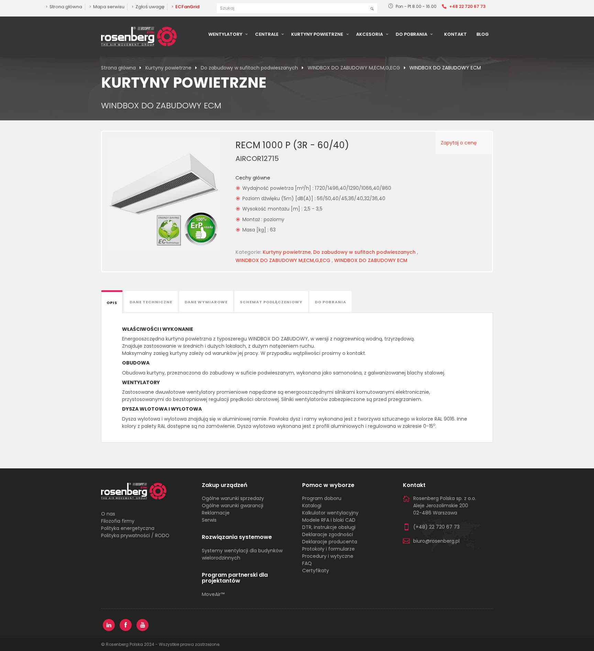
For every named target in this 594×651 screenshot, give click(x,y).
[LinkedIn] (109, 625)
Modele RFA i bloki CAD (328, 520)
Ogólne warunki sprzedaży (233, 498)
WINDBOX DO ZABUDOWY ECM (370, 260)
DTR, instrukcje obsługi (328, 527)
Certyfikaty (315, 570)
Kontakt (455, 34)
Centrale (267, 34)
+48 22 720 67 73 (467, 6)
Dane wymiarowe (206, 302)
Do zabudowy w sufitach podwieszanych (249, 67)
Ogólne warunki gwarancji (232, 505)
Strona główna (118, 67)
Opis (112, 302)
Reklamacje (216, 512)
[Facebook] (126, 625)
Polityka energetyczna (127, 528)
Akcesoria (370, 34)
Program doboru (321, 498)
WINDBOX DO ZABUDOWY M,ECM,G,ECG (354, 67)
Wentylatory (225, 34)
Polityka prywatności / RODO (135, 535)
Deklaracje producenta (329, 541)
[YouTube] (142, 625)
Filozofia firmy (117, 521)
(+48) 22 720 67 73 (436, 526)
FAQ (307, 563)
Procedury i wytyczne (327, 556)
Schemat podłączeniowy (271, 302)
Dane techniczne (151, 302)
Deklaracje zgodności (327, 534)
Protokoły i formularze (328, 548)
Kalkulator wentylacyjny (330, 512)
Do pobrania (412, 34)
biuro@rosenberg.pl (436, 541)
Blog (482, 34)
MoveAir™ (213, 594)
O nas (108, 513)
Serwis (209, 520)
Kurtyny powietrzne (317, 34)
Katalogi (311, 505)
